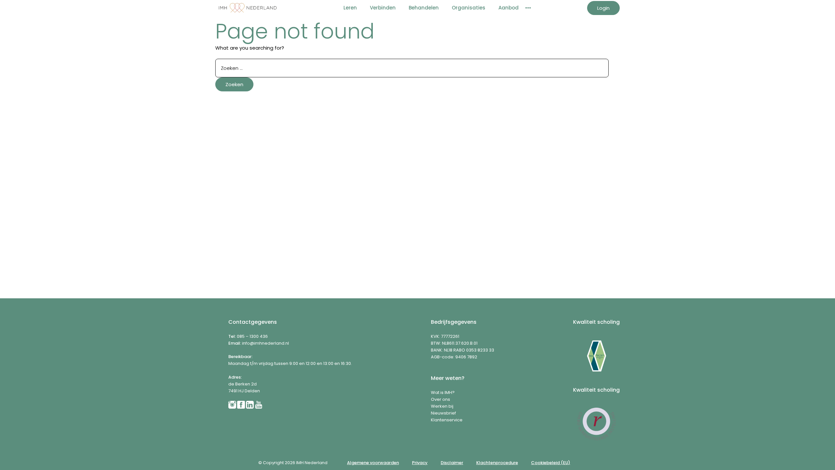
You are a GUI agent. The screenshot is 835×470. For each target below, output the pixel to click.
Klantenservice (447, 420)
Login (603, 8)
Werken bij (442, 406)
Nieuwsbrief (443, 413)
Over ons (440, 399)
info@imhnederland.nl (265, 343)
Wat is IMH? (443, 392)
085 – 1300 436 (252, 336)
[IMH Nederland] (248, 7)
